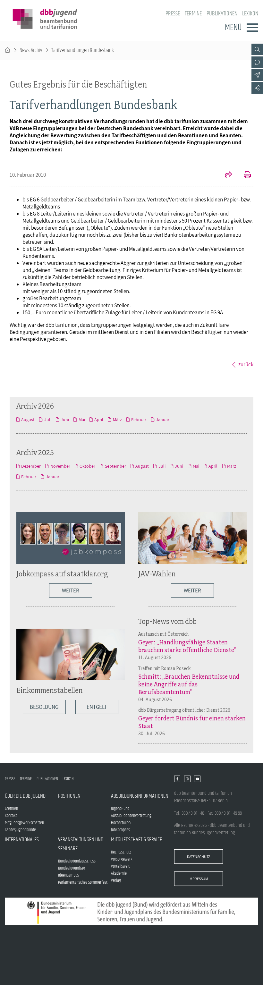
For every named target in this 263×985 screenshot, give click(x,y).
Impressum (198, 878)
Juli (47, 419)
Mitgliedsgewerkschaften (24, 822)
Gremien (11, 808)
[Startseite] (7, 50)
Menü (233, 27)
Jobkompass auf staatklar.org (62, 573)
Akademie (119, 873)
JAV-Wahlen (157, 573)
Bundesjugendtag (71, 868)
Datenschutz (198, 856)
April (98, 419)
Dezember (31, 466)
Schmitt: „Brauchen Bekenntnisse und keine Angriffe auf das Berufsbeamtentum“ (188, 684)
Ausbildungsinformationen (137, 796)
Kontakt (11, 815)
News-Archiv (31, 50)
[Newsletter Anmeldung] (257, 75)
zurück (245, 364)
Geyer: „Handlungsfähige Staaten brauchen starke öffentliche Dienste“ (187, 646)
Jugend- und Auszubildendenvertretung (131, 812)
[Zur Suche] (257, 49)
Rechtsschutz (121, 852)
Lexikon (250, 13)
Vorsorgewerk (121, 859)
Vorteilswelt (120, 866)
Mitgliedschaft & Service (136, 839)
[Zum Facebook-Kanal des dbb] (177, 779)
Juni (65, 419)
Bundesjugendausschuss (77, 861)
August (28, 419)
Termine (193, 13)
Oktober (87, 466)
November (60, 466)
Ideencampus (68, 875)
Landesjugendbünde (20, 829)
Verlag (116, 880)
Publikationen (222, 13)
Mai (82, 419)
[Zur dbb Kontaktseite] (257, 62)
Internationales (22, 839)
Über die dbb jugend (25, 796)
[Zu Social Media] (257, 88)
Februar (138, 419)
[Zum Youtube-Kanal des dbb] (197, 779)
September (115, 466)
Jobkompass (120, 829)
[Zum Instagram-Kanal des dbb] (187, 779)
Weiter (70, 590)
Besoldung (44, 706)
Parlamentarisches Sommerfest (82, 882)
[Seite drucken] (243, 175)
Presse (172, 13)
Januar (162, 419)
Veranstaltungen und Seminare (80, 844)
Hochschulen (121, 822)
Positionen (69, 796)
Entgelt (97, 706)
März (117, 419)
